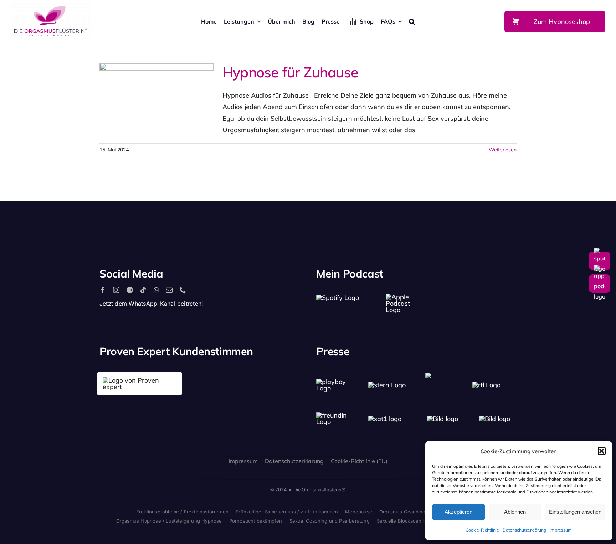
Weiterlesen (503, 149)
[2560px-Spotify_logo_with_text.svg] (337, 298)
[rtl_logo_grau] (486, 385)
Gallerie (169, 99)
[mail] (169, 290)
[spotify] (130, 290)
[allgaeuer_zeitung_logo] (494, 419)
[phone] (183, 290)
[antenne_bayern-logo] (442, 375)
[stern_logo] (387, 385)
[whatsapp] (156, 290)
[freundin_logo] (338, 415)
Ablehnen (515, 512)
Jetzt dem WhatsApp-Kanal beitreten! (151, 303)
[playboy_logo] (338, 382)
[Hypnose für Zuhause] (156, 99)
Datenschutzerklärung (524, 530)
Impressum (561, 530)
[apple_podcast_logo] (399, 297)
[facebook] (102, 290)
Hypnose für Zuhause (143, 99)
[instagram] (116, 290)
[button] (601, 451)
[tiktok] (143, 290)
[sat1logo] (384, 419)
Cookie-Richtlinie (482, 530)
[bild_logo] (442, 419)
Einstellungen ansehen (575, 512)
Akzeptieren (458, 512)
